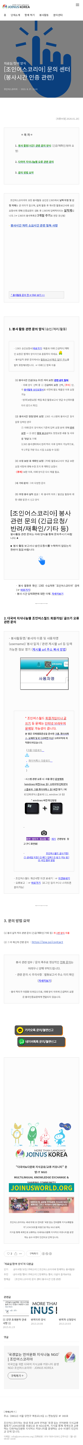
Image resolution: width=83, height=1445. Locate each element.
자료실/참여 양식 (15, 63)
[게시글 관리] (20, 1254)
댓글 (6, 1337)
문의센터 (58, 15)
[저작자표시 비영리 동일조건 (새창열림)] (47, 1253)
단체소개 (15, 15)
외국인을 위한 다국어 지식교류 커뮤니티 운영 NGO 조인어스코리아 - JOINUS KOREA (33, 1366)
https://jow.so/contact (47, 942)
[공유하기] (15, 1254)
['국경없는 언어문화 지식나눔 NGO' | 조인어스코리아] (23, 5)
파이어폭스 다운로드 (39, 760)
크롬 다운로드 (34, 750)
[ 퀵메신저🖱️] (10, 1412)
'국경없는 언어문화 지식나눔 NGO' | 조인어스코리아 (33, 1356)
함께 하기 (30, 15)
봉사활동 (44, 15)
